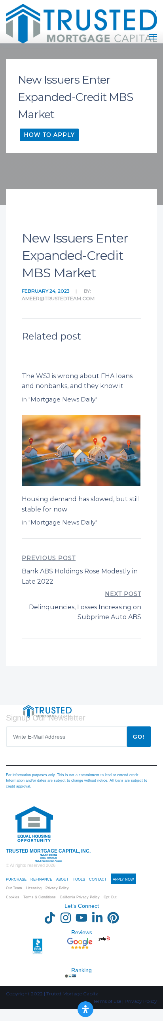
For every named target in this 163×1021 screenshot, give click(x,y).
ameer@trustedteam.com (58, 298)
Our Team (14, 888)
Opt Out (110, 897)
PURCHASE (16, 879)
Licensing (34, 888)
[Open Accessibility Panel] (85, 1009)
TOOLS (79, 879)
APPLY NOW (123, 879)
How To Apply (49, 134)
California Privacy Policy (80, 897)
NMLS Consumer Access (48, 861)
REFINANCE (41, 879)
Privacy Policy (57, 888)
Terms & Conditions (39, 897)
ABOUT (62, 879)
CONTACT (98, 879)
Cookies (12, 897)
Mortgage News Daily (62, 399)
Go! (139, 737)
